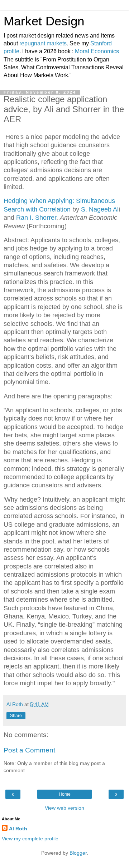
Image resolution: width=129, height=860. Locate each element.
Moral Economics (97, 51)
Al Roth (18, 828)
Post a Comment (29, 750)
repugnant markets (43, 43)
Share (16, 715)
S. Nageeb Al (100, 209)
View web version (64, 808)
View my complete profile (30, 838)
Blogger (78, 853)
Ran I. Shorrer (36, 217)
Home (65, 794)
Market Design (44, 21)
